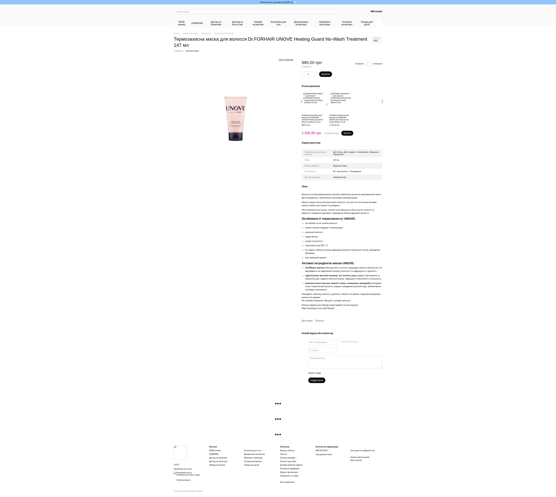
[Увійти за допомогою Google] (366, 342)
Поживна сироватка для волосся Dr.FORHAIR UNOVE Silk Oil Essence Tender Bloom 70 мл (339, 118)
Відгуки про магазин (289, 472)
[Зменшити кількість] (304, 74)
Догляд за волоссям (237, 23)
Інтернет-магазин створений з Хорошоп (188, 491)
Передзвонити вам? (324, 454)
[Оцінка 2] (330, 373)
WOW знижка (181, 23)
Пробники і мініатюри (325, 23)
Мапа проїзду (356, 460)
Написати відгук (192, 51)
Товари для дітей (367, 23)
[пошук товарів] (334, 11)
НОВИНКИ (197, 23)
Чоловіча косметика (346, 23)
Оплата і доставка (288, 461)
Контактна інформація (289, 469)
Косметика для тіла (278, 23)
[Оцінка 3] (335, 373)
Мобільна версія (183, 480)
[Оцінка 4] (339, 373)
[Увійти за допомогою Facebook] (361, 342)
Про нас (283, 454)
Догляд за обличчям (216, 23)
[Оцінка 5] (344, 373)
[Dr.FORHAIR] (286, 60)
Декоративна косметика (301, 23)
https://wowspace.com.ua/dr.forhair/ (318, 308)
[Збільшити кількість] (313, 74)
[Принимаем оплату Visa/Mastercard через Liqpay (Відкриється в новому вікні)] (189, 474)
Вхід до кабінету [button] (287, 450)
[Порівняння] (344, 11)
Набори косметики (258, 23)
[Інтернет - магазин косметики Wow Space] (180, 452)
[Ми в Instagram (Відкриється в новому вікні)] (175, 2)
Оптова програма (287, 458)
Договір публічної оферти (291, 465)
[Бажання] (352, 11)
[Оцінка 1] (325, 373)
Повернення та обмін (289, 476)
